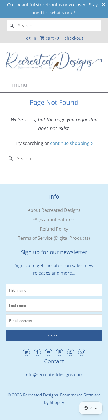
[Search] (12, 25)
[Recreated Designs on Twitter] (26, 352)
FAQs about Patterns (54, 219)
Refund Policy (54, 229)
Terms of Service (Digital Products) (54, 238)
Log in (31, 38)
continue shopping (70, 143)
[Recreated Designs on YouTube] (48, 352)
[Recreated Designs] (54, 62)
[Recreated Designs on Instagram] (70, 352)
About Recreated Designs (54, 210)
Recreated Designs (40, 395)
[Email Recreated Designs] (81, 352)
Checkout (74, 38)
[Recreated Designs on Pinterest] (59, 352)
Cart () (52, 38)
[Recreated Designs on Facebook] (37, 352)
